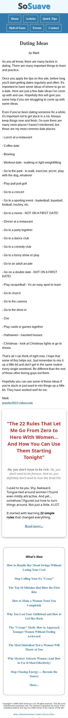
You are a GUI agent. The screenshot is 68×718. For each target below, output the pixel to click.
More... (34, 685)
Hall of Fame (17, 28)
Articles (31, 18)
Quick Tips (50, 18)
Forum (37, 28)
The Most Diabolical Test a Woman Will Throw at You (34, 647)
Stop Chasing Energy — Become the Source (34, 674)
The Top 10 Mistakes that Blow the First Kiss (34, 589)
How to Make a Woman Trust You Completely (34, 602)
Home (15, 18)
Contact (54, 28)
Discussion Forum (27, 714)
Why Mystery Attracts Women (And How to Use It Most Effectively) (34, 660)
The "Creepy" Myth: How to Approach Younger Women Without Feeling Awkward (34, 631)
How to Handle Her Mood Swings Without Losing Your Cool (34, 567)
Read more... (34, 525)
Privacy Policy (48, 714)
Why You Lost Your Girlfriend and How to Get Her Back (34, 616)
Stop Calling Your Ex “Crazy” (34, 578)
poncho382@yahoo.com (17, 402)
